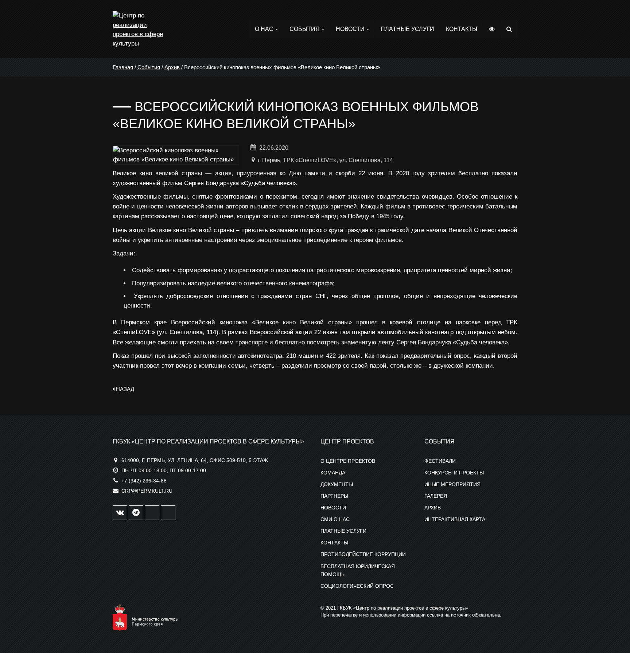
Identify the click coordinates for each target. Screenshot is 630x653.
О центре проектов (347, 461)
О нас (264, 29)
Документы (336, 484)
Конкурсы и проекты (454, 473)
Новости (350, 29)
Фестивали (440, 461)
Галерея (435, 496)
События (304, 29)
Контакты (461, 29)
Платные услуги (407, 29)
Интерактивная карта (454, 519)
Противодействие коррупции (363, 554)
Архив (172, 67)
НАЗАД (124, 389)
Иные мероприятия (452, 484)
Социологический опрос (357, 586)
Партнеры (334, 496)
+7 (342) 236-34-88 (144, 481)
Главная (123, 67)
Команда (332, 473)
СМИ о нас (335, 519)
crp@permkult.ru (146, 491)
